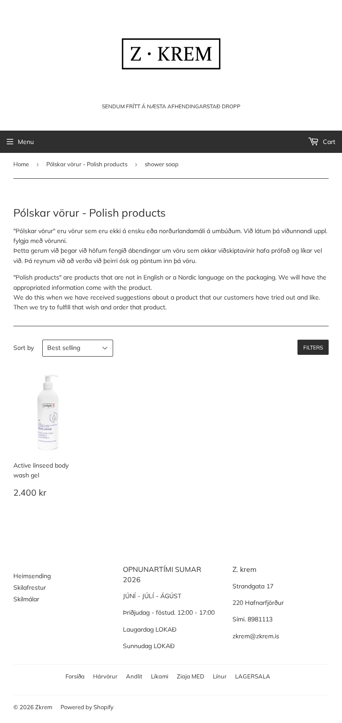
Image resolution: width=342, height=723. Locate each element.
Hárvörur (105, 676)
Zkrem (43, 707)
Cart (328, 142)
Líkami (159, 676)
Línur (220, 676)
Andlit (134, 676)
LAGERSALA (252, 676)
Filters (313, 347)
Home (21, 164)
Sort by (23, 348)
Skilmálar (26, 599)
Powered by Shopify (87, 707)
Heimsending (32, 576)
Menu (26, 142)
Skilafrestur (29, 587)
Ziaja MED (190, 676)
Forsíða (75, 676)
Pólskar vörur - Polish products (86, 164)
